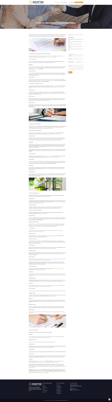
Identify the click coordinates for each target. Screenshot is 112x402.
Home (56, 2)
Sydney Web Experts (65, 400)
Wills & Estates (59, 393)
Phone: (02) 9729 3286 (78, 2)
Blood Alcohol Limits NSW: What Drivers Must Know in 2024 (75, 49)
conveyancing (54, 85)
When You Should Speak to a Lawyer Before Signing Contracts (75, 42)
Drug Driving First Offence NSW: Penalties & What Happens (75, 47)
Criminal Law (59, 386)
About (59, 2)
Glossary (44, 386)
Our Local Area (45, 387)
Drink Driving (58, 389)
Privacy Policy (58, 400)
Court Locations (45, 390)
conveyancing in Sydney (40, 371)
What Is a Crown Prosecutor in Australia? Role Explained (74, 45)
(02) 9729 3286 (73, 388)
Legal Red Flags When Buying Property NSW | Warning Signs (75, 40)
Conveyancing (59, 390)
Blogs (56, 20)
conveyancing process (49, 57)
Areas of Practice (64, 2)
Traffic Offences (59, 387)
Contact (72, 2)
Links (69, 2)
